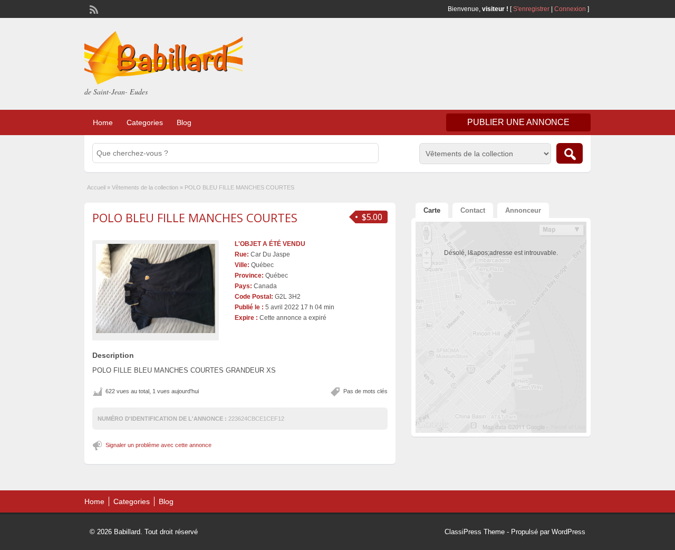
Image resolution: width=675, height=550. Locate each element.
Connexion (570, 9)
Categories (145, 122)
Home (103, 122)
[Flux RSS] (93, 8)
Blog (184, 122)
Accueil (96, 187)
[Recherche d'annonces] (569, 153)
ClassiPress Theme (475, 532)
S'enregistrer (531, 9)
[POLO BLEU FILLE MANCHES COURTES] (155, 289)
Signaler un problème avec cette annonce (158, 445)
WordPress (568, 532)
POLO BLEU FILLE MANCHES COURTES (194, 217)
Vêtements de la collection (145, 187)
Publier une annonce (518, 122)
